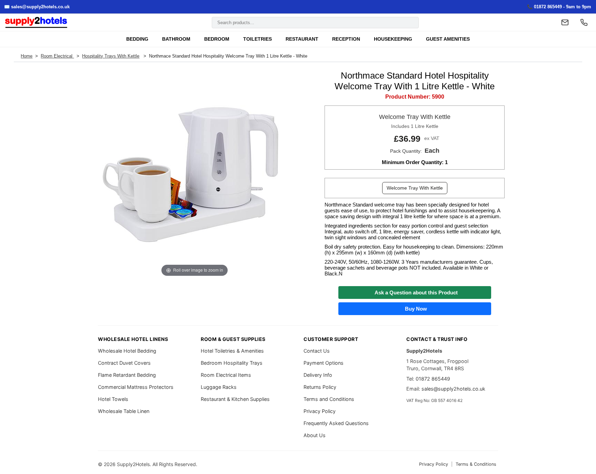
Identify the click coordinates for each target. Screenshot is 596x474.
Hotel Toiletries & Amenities (232, 351)
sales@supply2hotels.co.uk (453, 389)
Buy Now (414, 309)
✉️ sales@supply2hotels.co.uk (37, 6)
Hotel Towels (113, 399)
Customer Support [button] (331, 339)
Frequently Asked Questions (336, 423)
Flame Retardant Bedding (127, 375)
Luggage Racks (219, 387)
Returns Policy (320, 387)
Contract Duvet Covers (124, 363)
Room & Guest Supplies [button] (233, 339)
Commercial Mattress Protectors (135, 387)
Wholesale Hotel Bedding (127, 351)
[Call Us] (584, 22)
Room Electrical (57, 56)
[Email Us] (565, 22)
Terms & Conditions (476, 464)
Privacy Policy (320, 411)
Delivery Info (318, 375)
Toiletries (257, 39)
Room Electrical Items (226, 375)
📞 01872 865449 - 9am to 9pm (559, 6)
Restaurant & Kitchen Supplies (235, 399)
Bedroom (216, 39)
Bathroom (176, 39)
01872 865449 (433, 379)
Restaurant (302, 39)
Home (26, 56)
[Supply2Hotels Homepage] (36, 22)
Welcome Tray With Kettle (415, 188)
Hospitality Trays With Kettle (110, 56)
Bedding (137, 39)
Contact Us (317, 351)
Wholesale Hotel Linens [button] (133, 339)
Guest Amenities (448, 39)
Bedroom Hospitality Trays (231, 363)
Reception (346, 39)
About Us (315, 435)
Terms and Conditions (329, 399)
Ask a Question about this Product (415, 292)
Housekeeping (393, 39)
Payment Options (324, 363)
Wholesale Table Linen (123, 411)
